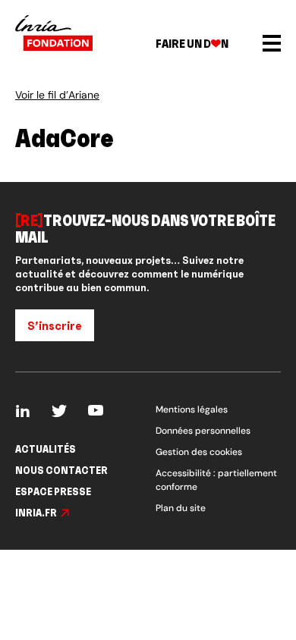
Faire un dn (192, 43)
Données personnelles (203, 431)
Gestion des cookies (199, 452)
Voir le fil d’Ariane (57, 95)
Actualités (45, 449)
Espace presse (53, 491)
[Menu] (272, 43)
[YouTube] (95, 412)
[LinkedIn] (22, 412)
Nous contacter (61, 470)
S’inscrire (54, 325)
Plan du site (181, 508)
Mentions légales (192, 409)
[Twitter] (59, 412)
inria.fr (36, 512)
